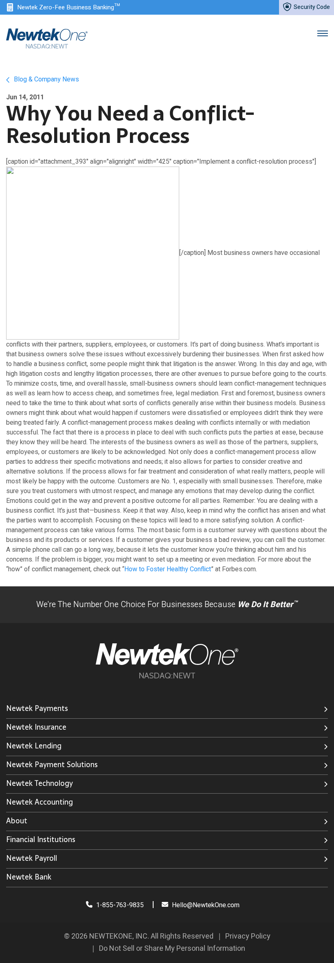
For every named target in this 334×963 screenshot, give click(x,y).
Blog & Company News (45, 79)
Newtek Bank (28, 877)
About (16, 821)
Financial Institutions (40, 839)
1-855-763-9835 (119, 905)
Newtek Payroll (31, 858)
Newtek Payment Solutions (52, 764)
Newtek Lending (34, 746)
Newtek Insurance (36, 727)
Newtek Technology (39, 783)
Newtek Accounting (39, 802)
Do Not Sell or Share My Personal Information (172, 948)
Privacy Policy (247, 936)
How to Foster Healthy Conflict (167, 569)
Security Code (311, 7)
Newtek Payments (37, 708)
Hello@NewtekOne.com (206, 905)
